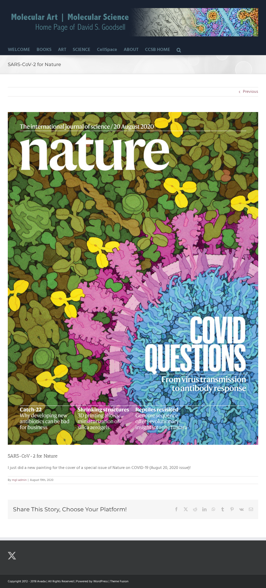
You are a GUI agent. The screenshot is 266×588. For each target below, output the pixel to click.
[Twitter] (12, 556)
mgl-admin (19, 480)
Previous (250, 91)
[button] (179, 50)
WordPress (100, 581)
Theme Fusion (119, 581)
